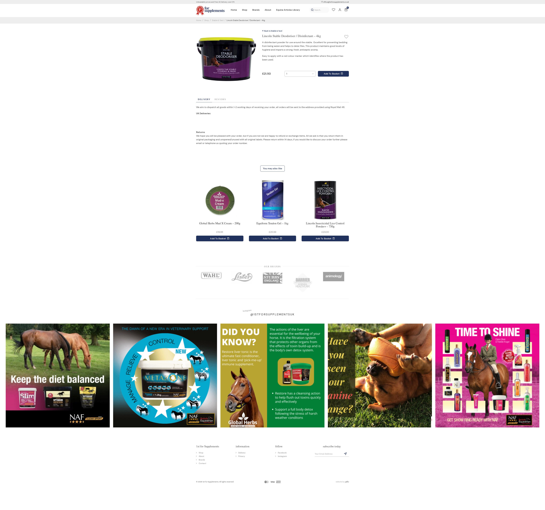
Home (198, 20)
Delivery (204, 99)
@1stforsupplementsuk (272, 314)
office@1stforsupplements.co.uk (336, 2)
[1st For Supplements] (210, 10)
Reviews (220, 99)
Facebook (282, 453)
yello (347, 482)
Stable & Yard (217, 20)
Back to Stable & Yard (273, 31)
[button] (312, 9)
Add (331, 73)
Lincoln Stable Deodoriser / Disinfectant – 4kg (246, 20)
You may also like (272, 168)
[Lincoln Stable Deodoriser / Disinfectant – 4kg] (226, 58)
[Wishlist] (333, 10)
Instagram (282, 456)
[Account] (340, 10)
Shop (206, 20)
